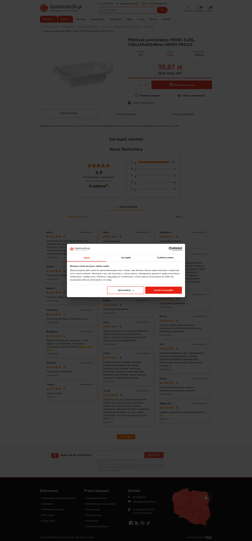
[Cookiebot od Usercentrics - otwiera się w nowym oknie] (170, 249)
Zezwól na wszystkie (163, 290)
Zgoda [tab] (87, 257)
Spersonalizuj (124, 290)
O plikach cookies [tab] (165, 257)
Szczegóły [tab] (126, 257)
